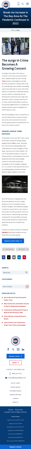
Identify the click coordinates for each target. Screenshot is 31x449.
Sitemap (10, 410)
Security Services (15, 387)
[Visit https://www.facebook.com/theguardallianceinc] (8, 349)
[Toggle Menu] (27, 3)
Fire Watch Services (15, 391)
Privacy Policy (19, 410)
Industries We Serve (15, 394)
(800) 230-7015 (17, 373)
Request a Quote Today (11, 241)
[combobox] (15, 287)
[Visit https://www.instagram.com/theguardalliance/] (18, 349)
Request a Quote (15, 447)
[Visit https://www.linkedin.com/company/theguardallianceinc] (23, 349)
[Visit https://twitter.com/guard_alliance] (13, 349)
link (14, 143)
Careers (14, 363)
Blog (16, 30)
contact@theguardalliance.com (17, 378)
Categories (5, 283)
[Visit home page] (6, 5)
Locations (15, 398)
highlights (5, 232)
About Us (15, 402)
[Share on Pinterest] (24, 257)
